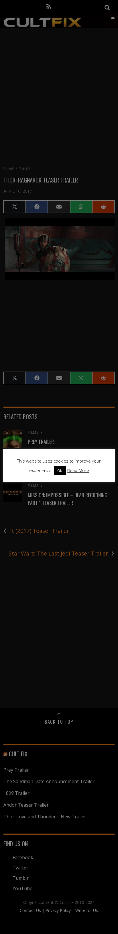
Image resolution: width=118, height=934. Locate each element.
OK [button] (59, 470)
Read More (78, 470)
